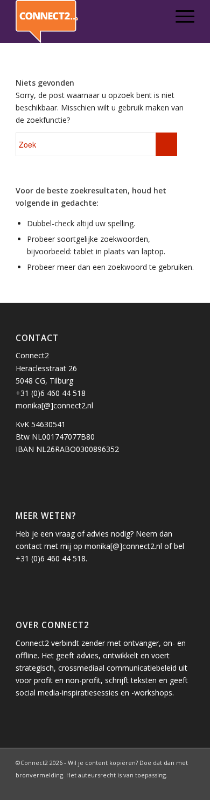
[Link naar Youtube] (186, 786)
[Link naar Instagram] (170, 786)
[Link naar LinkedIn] (138, 786)
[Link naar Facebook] (154, 786)
